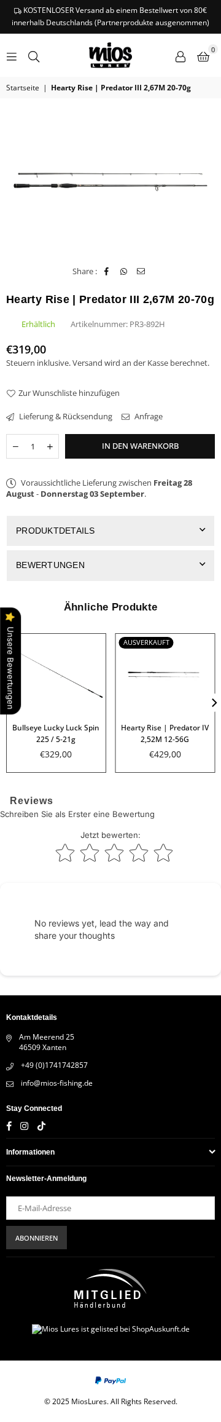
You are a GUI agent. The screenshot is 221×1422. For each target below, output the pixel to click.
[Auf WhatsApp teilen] (123, 271)
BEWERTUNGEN (50, 565)
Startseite (22, 88)
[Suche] (34, 55)
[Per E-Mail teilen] (140, 271)
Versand (87, 362)
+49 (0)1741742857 (54, 1065)
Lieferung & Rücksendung (64, 416)
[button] (203, 55)
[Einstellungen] (180, 55)
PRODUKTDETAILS (55, 530)
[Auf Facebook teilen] (106, 271)
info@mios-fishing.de (57, 1083)
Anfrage (148, 416)
